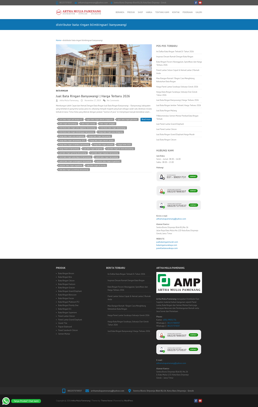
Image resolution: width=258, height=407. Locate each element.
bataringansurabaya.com (166, 245)
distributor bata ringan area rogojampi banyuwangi (77, 128)
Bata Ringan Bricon (66, 273)
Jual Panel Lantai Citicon (166, 129)
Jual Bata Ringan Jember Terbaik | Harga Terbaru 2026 (178, 105)
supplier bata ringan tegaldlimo (70, 165)
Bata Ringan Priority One (68, 305)
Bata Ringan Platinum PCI (68, 302)
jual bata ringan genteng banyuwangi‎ (72, 153)
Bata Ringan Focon (66, 298)
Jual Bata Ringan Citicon (166, 139)
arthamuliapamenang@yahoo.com (93, 2)
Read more (146, 119)
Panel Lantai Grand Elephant (70, 319)
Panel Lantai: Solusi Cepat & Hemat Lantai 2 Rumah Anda (129, 298)
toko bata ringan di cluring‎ (96, 165)
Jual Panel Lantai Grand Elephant (170, 124)
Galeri (199, 12)
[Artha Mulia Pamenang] (78, 12)
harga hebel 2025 (124, 144)
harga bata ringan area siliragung (111, 132)
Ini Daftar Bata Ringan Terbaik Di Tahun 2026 (175, 51)
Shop (140, 12)
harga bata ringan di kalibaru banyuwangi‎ (74, 144)
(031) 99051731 (169, 320)
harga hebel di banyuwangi (69, 149)
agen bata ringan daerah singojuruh (100, 119)
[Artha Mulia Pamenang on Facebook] (196, 2)
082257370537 (65, 2)
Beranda (120, 12)
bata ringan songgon (107, 124)
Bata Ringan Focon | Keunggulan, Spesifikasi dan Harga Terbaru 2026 (128, 288)
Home (58, 40)
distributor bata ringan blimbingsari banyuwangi (76, 132)
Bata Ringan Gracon (66, 287)
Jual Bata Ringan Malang (166, 110)
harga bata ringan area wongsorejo (71, 136)
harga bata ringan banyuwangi (100, 136)
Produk (131, 12)
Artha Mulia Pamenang (69, 100)
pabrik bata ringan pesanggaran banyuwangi (75, 161)
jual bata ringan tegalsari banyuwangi (104, 153)
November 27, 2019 (92, 100)
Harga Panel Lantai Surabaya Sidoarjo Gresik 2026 (177, 86)
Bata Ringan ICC (65, 309)
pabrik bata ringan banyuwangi (107, 157)
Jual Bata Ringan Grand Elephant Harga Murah (175, 134)
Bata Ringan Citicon (66, 280)
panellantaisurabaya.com (167, 248)
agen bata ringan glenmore (127, 119)
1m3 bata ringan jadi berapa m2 (70, 119)
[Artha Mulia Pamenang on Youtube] (200, 2)
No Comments (113, 100)
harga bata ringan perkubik (103, 144)
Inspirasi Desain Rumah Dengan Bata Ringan (174, 56)
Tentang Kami (162, 12)
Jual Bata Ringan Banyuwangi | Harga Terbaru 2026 (93, 96)
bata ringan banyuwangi (68, 124)
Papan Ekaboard (65, 326)
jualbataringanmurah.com (167, 242)
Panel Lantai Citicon (66, 316)
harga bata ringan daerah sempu (101, 140)
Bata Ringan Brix (65, 277)
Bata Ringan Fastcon (66, 284)
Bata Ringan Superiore (67, 312)
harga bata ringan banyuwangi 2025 (72, 140)
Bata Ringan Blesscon (67, 295)
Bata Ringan (62, 90)
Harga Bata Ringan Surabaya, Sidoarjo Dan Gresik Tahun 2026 (128, 323)
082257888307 (173, 323)
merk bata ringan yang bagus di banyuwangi (75, 157)
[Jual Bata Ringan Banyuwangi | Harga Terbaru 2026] (104, 65)
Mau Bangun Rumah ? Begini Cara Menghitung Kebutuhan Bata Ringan (127, 307)
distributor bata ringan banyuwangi (113, 128)
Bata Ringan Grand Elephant (70, 291)
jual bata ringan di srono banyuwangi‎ (120, 149)
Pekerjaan (188, 12)
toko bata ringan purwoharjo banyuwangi (74, 170)
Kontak (176, 12)
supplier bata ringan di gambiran (108, 161)
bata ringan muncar (88, 124)
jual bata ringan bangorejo (93, 149)
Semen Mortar (64, 334)
